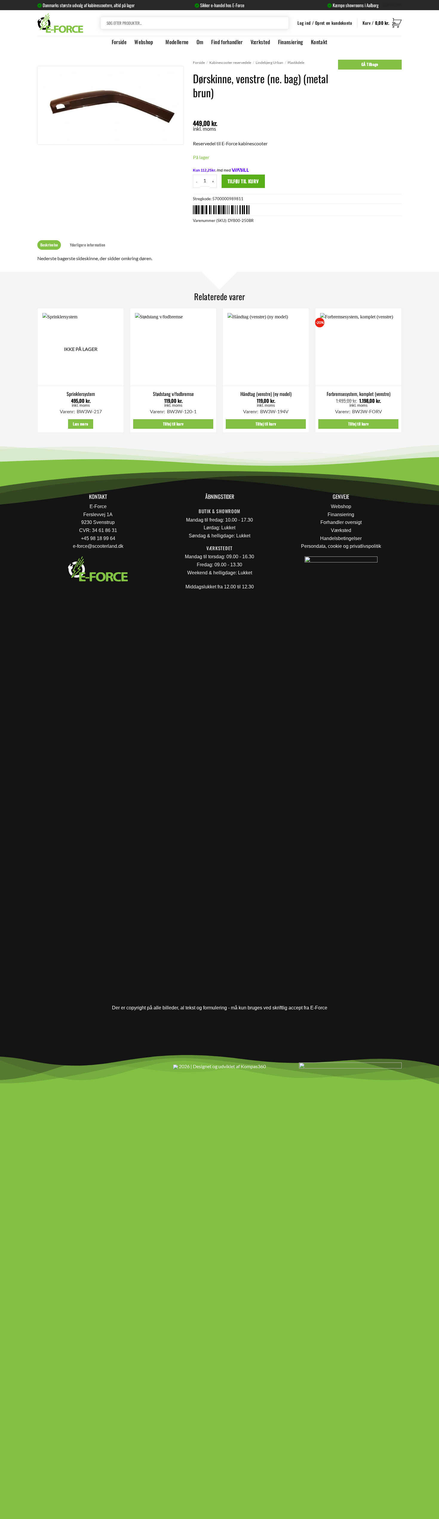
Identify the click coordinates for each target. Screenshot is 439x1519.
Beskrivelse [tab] (49, 245)
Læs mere (80, 424)
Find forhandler (226, 42)
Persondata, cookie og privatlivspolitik (341, 546)
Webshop (143, 42)
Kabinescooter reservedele (230, 62)
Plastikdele (296, 62)
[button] (382, 23)
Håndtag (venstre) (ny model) (265, 394)
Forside (119, 42)
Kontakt (319, 42)
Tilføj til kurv (243, 181)
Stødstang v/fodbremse (173, 394)
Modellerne (177, 42)
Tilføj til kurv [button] (173, 424)
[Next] (401, 372)
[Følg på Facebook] (44, 1068)
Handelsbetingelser (341, 538)
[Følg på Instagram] (58, 1068)
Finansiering (290, 42)
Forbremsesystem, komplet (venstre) (358, 394)
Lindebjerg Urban (269, 62)
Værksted (260, 42)
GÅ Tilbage (369, 64)
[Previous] (37, 372)
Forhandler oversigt (341, 522)
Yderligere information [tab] (87, 245)
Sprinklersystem (81, 394)
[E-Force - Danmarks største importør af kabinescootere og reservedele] (60, 23)
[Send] (283, 23)
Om (200, 42)
